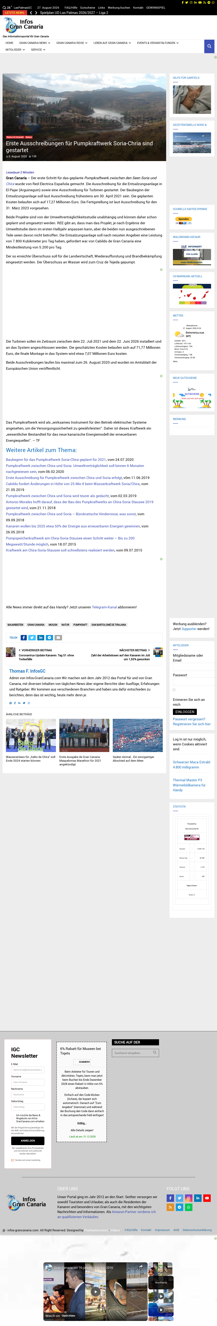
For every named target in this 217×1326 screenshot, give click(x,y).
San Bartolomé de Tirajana (109, 624)
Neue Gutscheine (185, 378)
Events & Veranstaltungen (156, 43)
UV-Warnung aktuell (187, 276)
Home (9, 43)
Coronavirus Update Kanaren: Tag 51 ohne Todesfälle (46, 657)
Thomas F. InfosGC (27, 671)
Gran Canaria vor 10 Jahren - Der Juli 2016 (83, 1268)
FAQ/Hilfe (71, 7)
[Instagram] (188, 1198)
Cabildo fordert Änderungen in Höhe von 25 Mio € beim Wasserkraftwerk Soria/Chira (73, 483)
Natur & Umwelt (15, 137)
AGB (176, 1230)
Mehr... (176, 361)
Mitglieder (13, 49)
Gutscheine (87, 7)
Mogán (53, 624)
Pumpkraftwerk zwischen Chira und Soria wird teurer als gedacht (57, 495)
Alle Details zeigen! (82, 1130)
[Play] (161, 1296)
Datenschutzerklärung (197, 1230)
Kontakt (138, 7)
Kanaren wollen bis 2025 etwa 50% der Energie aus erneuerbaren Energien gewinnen (73, 526)
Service (36, 49)
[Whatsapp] (188, 1207)
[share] (141, 1266)
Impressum (162, 1230)
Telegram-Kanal (104, 607)
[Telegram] (179, 1207)
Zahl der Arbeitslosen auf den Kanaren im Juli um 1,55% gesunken (120, 657)
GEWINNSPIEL (155, 7)
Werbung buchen (119, 7)
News (29, 137)
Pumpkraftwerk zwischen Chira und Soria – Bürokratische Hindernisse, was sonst (71, 513)
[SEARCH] (155, 1052)
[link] (48, 1267)
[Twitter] (179, 1198)
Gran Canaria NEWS (33, 43)
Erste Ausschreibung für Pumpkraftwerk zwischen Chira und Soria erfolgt (64, 477)
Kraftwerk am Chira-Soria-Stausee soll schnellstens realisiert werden (60, 550)
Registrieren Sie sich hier (192, 724)
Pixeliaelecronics (96, 1230)
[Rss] (170, 1207)
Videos (115, 1230)
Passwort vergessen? (189, 719)
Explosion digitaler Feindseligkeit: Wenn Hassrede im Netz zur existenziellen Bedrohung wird (110, 12)
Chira (10, 183)
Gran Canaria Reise (70, 43)
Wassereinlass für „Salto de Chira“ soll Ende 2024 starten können (30, 759)
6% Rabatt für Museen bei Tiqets (80, 1051)
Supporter (189, 629)
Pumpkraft (80, 624)
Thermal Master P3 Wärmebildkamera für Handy (189, 785)
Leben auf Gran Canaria (110, 43)
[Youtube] (207, 1198)
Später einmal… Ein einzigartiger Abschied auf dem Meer (133, 759)
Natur (65, 624)
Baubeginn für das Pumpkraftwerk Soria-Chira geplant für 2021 (56, 459)
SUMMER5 (84, 1061)
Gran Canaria (35, 624)
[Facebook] (170, 1198)
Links (101, 7)
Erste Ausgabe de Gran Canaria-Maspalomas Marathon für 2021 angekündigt (80, 760)
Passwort (180, 675)
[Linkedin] (198, 1198)
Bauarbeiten (15, 624)
